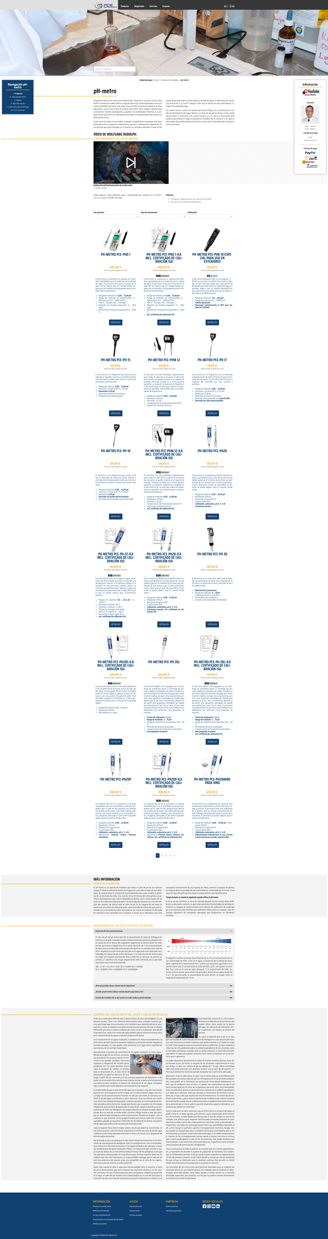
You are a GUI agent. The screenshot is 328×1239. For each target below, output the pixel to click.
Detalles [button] (115, 322)
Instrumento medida (169, 80)
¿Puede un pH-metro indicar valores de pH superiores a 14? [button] (119, 991)
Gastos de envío (135, 1206)
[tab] (164, 931)
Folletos (19, 100)
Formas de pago (135, 1215)
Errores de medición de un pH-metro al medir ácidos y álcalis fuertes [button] (123, 997)
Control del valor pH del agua (18, 106)
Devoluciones (134, 1210)
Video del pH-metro (19, 96)
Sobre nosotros (172, 1206)
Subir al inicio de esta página (18, 110)
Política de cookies (100, 1223)
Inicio (156, 80)
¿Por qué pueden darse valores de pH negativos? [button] (115, 985)
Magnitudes (139, 6)
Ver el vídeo (101, 188)
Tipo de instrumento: (149, 212)
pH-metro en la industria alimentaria (186, 201)
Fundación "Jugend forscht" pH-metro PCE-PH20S (191, 199)
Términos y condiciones (102, 1206)
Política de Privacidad (101, 1210)
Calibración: (192, 212)
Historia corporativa (173, 1210)
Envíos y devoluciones (101, 1215)
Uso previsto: (99, 212)
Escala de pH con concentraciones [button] (109, 931)
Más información (19, 103)
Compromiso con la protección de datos (108, 1219)
